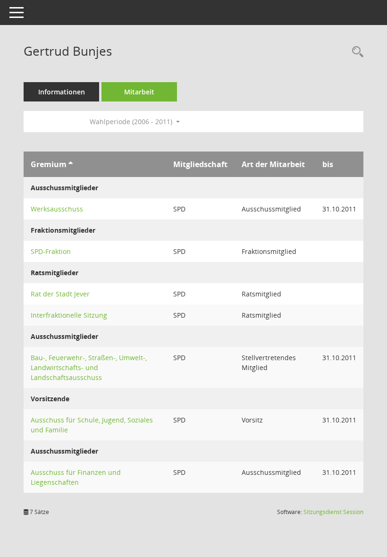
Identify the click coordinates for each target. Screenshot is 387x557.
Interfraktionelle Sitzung (69, 315)
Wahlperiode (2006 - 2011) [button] (132, 121)
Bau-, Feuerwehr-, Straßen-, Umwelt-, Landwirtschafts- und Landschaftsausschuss (89, 367)
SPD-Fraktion (51, 251)
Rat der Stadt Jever (60, 293)
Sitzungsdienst (333, 512)
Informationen (61, 91)
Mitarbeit (139, 91)
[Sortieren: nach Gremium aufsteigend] (70, 164)
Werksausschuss (57, 208)
